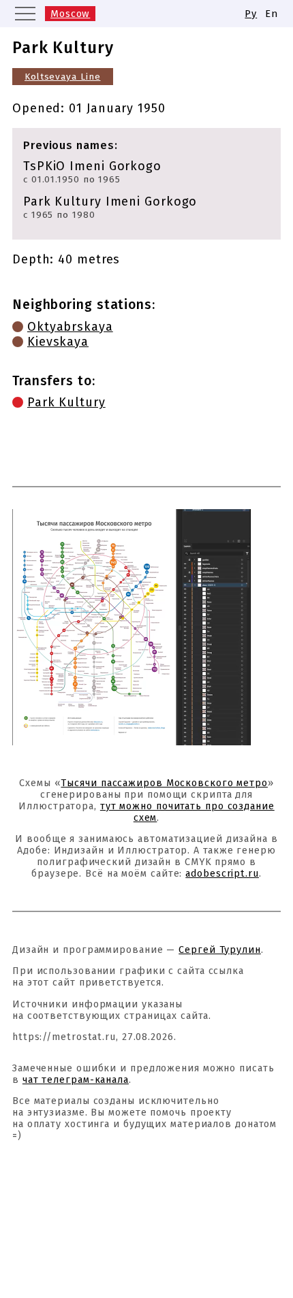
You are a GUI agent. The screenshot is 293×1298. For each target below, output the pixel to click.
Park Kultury (66, 402)
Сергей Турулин (220, 950)
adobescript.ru (222, 873)
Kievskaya (58, 341)
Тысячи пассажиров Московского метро (164, 783)
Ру (251, 13)
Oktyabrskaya (70, 326)
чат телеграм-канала (75, 1080)
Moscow (70, 13)
